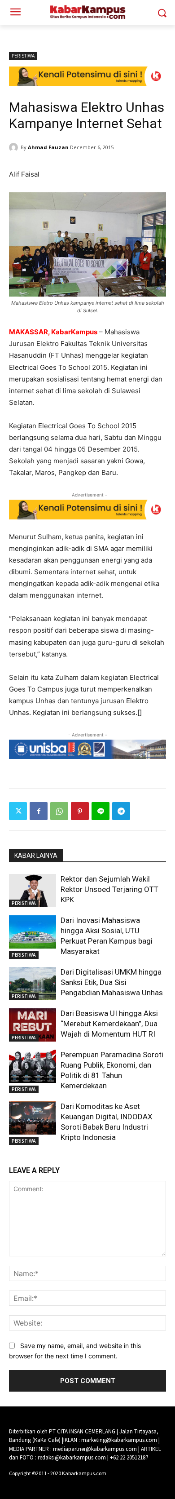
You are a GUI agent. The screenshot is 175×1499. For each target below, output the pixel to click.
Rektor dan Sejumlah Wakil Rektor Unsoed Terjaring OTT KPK (109, 889)
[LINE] (100, 811)
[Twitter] (18, 811)
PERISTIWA (23, 56)
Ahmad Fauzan (48, 147)
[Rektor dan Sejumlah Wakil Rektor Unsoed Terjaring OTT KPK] (32, 890)
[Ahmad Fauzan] (15, 147)
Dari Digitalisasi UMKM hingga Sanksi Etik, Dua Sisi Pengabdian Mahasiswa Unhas (112, 982)
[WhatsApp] (59, 811)
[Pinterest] (80, 811)
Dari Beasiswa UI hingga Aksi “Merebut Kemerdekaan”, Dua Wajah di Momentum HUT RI (109, 1023)
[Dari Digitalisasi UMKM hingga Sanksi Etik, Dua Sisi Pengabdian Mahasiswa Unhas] (32, 983)
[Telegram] (121, 811)
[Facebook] (39, 811)
